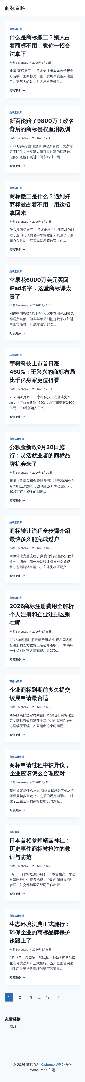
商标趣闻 (14, 831)
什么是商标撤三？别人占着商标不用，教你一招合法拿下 (39, 45)
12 (47, 997)
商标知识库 (15, 28)
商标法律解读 (17, 438)
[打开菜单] (76, 8)
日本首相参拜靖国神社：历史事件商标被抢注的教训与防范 (39, 848)
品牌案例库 (15, 112)
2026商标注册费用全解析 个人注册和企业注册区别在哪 (41, 614)
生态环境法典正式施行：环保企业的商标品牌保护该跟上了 (39, 932)
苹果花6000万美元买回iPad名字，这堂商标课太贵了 (40, 288)
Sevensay (22, 62)
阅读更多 (17, 90)
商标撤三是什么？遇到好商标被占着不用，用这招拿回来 (39, 204)
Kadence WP (51, 1065)
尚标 (13, 1027)
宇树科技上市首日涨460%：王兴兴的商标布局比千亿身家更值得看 (42, 371)
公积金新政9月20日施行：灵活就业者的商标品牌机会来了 (39, 455)
